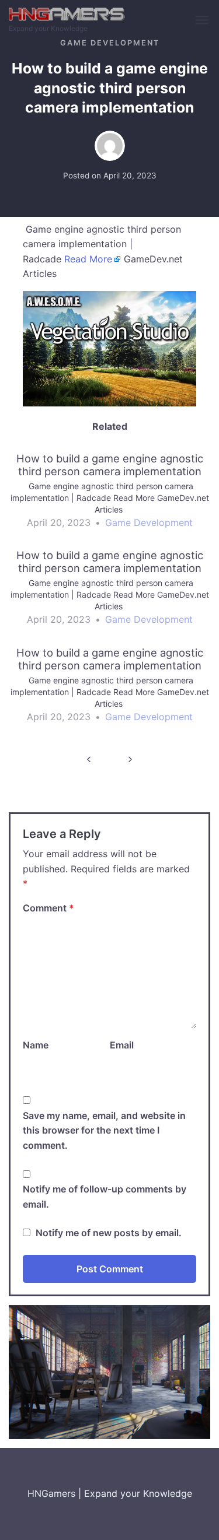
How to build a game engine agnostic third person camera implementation (89, 759)
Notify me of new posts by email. (109, 1233)
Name (35, 1045)
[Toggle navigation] (203, 20)
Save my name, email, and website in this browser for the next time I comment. (104, 1130)
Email (122, 1045)
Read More (88, 259)
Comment (48, 908)
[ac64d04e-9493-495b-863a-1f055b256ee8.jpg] (109, 1371)
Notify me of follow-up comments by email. (104, 1196)
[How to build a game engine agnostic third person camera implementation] (109, 496)
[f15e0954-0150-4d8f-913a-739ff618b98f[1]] (109, 347)
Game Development (109, 42)
